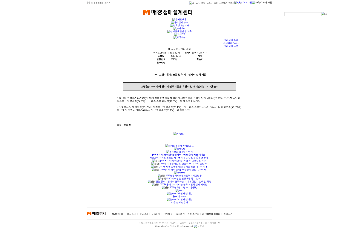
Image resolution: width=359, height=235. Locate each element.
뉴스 (198, 3)
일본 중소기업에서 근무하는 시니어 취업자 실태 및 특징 (183, 181)
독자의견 (180, 214)
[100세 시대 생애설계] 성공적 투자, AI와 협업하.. (183, 163)
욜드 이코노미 (180, 196)
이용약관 (227, 214)
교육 (216, 3)
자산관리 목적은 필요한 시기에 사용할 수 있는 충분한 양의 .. (180, 157)
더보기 (240, 3)
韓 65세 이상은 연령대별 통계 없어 (183, 178)
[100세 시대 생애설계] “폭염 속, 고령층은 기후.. (183, 160)
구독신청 (232, 3)
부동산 (209, 3)
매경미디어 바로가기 (101, 3)
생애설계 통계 (231, 40)
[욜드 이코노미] (179, 193)
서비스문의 (193, 214)
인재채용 (168, 214)
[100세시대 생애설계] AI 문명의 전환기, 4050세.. (183, 169)
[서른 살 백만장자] (179, 199)
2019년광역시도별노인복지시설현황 (183, 175)
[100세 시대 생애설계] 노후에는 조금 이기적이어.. (183, 166)
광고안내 (143, 214)
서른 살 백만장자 (179, 202)
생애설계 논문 (231, 46)
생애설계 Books (231, 43)
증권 (203, 3)
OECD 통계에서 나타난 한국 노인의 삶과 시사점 (183, 184)
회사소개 (131, 214)
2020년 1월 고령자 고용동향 (183, 187)
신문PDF (223, 3)
